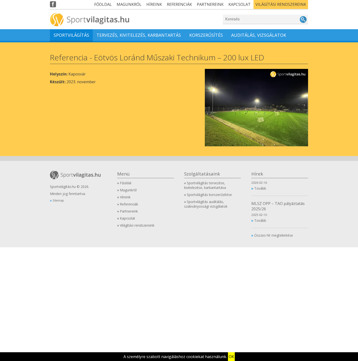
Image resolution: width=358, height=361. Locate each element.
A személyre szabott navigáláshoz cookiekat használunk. (175, 356)
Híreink (154, 4)
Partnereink (210, 4)
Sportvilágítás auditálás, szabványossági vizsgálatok (205, 204)
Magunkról (129, 4)
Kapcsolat (239, 4)
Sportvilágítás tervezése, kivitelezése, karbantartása (205, 185)
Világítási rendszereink (280, 4)
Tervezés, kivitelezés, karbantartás (138, 35)
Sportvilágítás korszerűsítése (209, 194)
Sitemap (58, 200)
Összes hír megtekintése (273, 235)
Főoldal (103, 4)
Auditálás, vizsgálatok (258, 35)
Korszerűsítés (206, 35)
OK (231, 356)
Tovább (260, 188)
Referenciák (179, 4)
